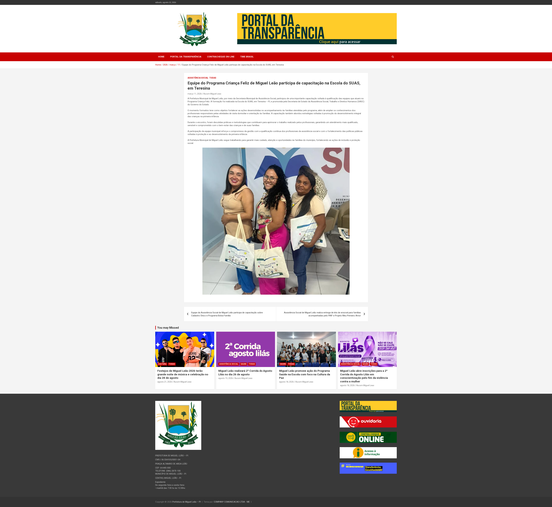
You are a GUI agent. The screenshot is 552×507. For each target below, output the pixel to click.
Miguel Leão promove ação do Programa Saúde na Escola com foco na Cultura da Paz (304, 374)
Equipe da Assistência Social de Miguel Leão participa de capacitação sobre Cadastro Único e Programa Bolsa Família (227, 314)
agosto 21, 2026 (164, 382)
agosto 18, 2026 (286, 382)
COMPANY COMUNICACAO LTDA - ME (232, 502)
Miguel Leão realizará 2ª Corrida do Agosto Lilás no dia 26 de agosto (245, 372)
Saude (243, 364)
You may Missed (168, 327)
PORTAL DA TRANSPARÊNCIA (185, 56)
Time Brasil (247, 56)
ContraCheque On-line (220, 56)
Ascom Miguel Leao (212, 94)
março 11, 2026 (195, 94)
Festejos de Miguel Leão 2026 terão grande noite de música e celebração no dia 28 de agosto (182, 374)
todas (212, 78)
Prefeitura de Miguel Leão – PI (186, 502)
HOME (161, 56)
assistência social (198, 78)
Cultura (162, 364)
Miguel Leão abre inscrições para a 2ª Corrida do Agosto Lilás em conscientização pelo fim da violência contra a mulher (364, 376)
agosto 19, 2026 (225, 378)
